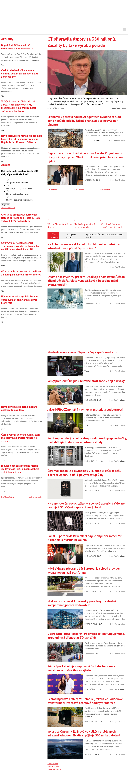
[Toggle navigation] (124, 30)
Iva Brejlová (89, 180)
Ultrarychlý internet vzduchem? (71, 236)
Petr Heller (89, 141)
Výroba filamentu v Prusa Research (60, 225)
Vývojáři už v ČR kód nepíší (95, 235)
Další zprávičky (7, 497)
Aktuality (7, 39)
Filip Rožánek (53, 108)
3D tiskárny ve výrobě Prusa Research (84, 225)
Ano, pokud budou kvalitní (17, 182)
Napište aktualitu (35, 497)
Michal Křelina (90, 461)
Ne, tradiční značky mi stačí (17, 194)
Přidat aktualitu (54, 769)
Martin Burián (90, 624)
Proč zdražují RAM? (115, 234)
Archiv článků (53, 763)
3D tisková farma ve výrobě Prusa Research (111, 225)
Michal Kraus (90, 591)
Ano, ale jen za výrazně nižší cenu (20, 188)
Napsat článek (54, 766)
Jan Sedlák (89, 491)
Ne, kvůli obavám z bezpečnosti (19, 200)
